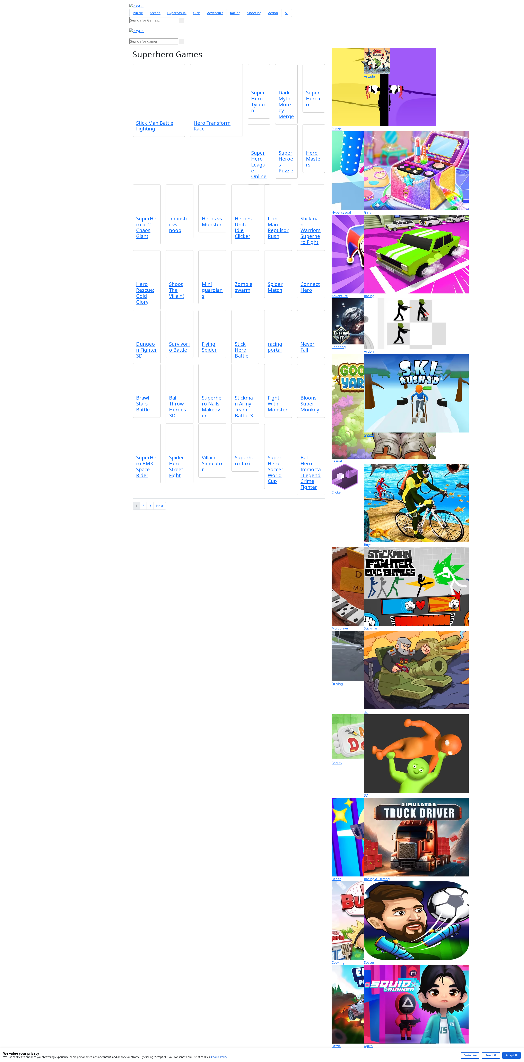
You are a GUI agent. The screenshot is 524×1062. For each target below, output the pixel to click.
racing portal (275, 346)
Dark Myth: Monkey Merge (286, 104)
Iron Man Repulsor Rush (278, 227)
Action (273, 13)
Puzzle (138, 13)
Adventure (215, 13)
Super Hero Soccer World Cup (275, 469)
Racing (235, 13)
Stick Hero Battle (241, 349)
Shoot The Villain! (176, 290)
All (286, 13)
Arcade (155, 13)
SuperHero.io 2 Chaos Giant (146, 227)
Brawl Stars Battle (143, 403)
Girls (196, 13)
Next (159, 506)
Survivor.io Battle (179, 346)
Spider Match (275, 287)
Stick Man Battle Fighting (154, 125)
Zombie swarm (243, 287)
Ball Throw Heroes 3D (177, 406)
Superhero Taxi (244, 460)
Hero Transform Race (212, 125)
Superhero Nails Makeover (211, 406)
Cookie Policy (219, 1057)
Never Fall (307, 346)
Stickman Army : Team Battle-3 (244, 406)
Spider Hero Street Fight (176, 466)
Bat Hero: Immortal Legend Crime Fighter (310, 472)
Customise (470, 1055)
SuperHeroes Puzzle (286, 161)
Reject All (491, 1055)
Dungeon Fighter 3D (146, 349)
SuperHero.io (313, 98)
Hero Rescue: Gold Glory (145, 293)
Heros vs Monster (212, 221)
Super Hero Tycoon (258, 101)
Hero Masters (313, 158)
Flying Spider (209, 346)
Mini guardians (212, 290)
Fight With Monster (278, 403)
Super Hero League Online (259, 164)
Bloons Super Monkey (309, 403)
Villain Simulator (212, 463)
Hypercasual (176, 13)
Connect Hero (310, 287)
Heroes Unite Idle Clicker (243, 227)
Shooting (254, 13)
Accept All (511, 1055)
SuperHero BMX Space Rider (146, 466)
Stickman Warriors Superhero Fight (310, 230)
